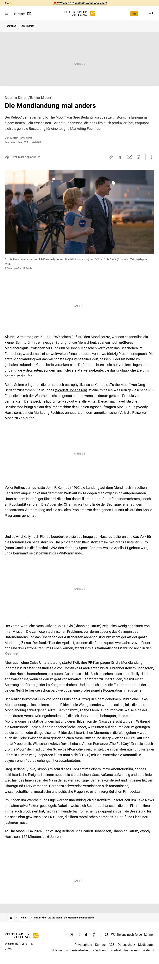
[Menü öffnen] (6, 14)
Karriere (100, 945)
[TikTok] (86, 934)
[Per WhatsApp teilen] (138, 157)
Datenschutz (126, 945)
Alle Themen (28, 26)
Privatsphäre (83, 945)
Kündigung (99, 950)
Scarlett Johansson (71, 390)
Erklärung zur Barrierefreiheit (70, 950)
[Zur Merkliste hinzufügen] (151, 157)
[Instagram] (71, 934)
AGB (112, 945)
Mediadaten (146, 945)
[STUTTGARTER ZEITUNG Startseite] (79, 13)
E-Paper (19, 14)
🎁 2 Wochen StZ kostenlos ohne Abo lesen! (80, 3)
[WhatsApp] (78, 934)
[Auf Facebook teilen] (120, 157)
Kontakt (116, 950)
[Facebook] (94, 934)
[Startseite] (11, 918)
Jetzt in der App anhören (25, 156)
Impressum (132, 950)
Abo (134, 13)
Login (151, 13)
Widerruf (148, 950)
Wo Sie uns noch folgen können (132, 934)
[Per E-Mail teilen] (129, 157)
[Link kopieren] (111, 157)
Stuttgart (11, 26)
